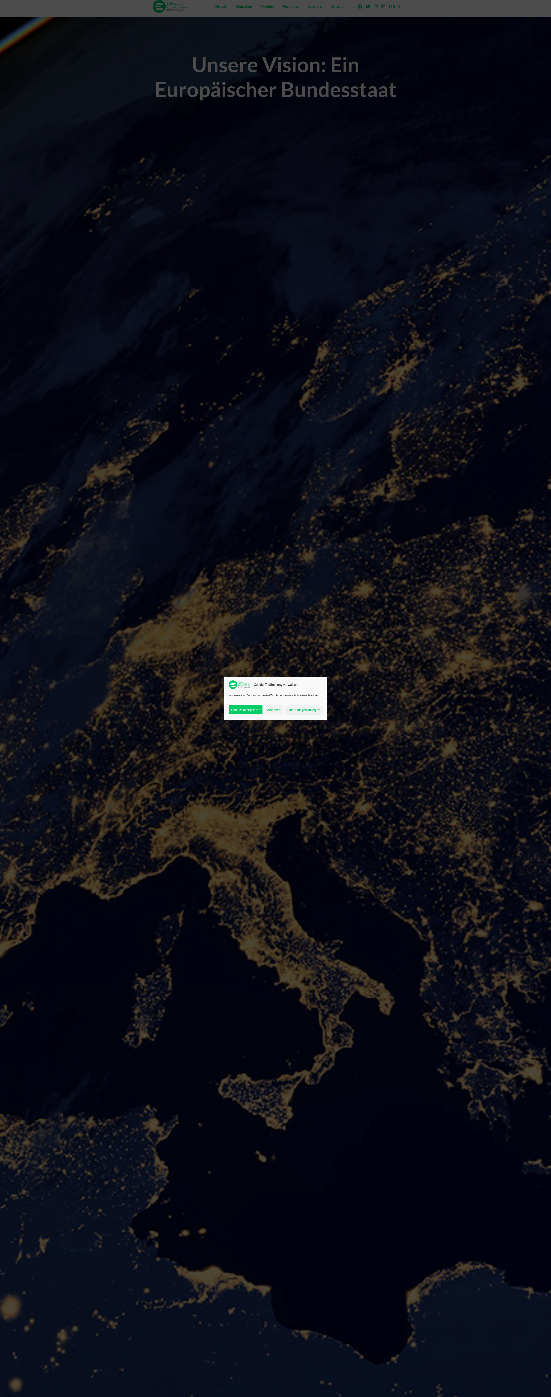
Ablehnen (273, 710)
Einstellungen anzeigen (303, 710)
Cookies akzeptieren (245, 710)
